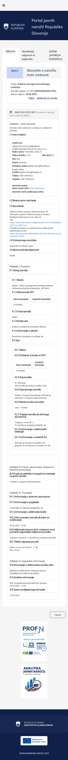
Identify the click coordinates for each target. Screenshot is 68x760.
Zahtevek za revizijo (47, 98)
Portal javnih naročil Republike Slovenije (47, 27)
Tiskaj (31, 98)
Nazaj (58, 614)
